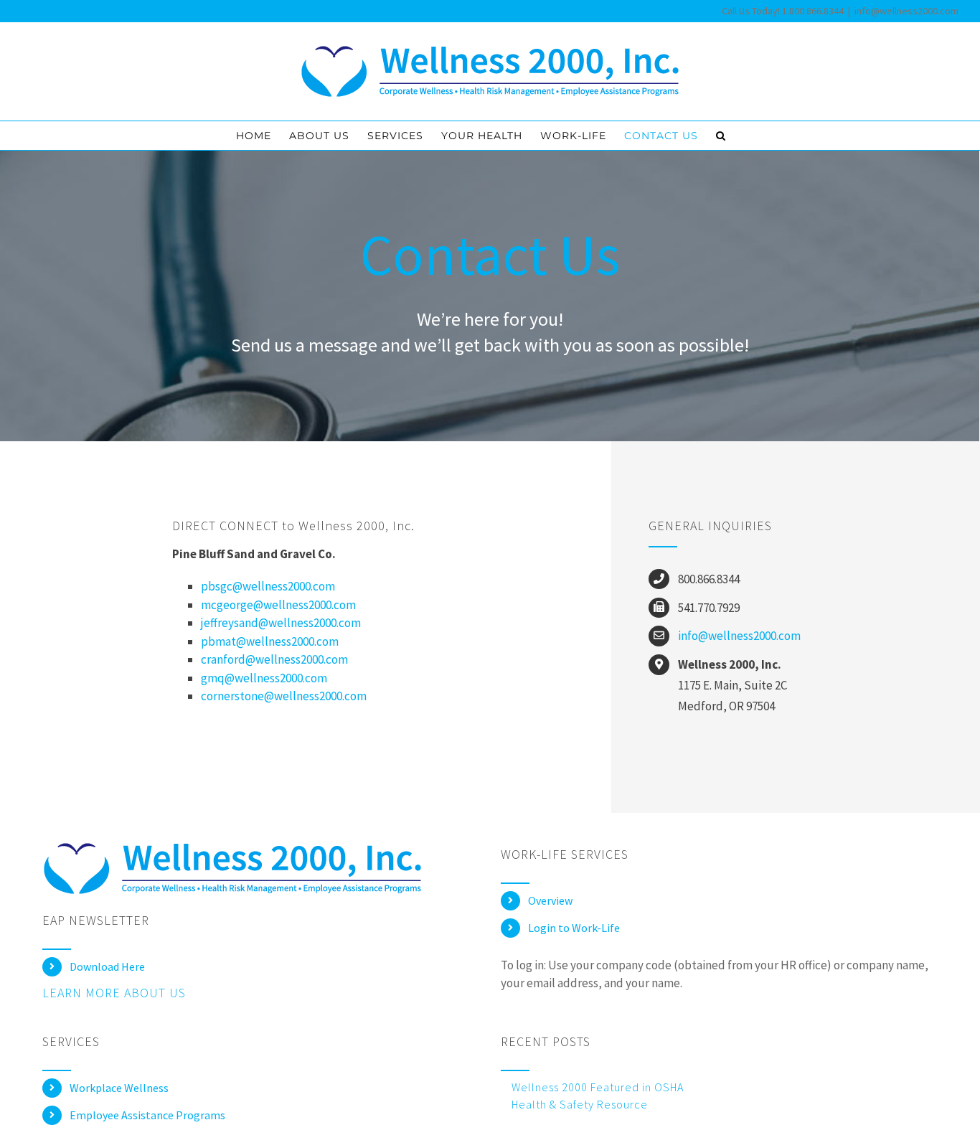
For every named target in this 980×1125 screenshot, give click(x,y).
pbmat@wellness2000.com (270, 641)
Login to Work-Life (574, 928)
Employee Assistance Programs (147, 1115)
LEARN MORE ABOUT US (114, 992)
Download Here (107, 966)
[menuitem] (253, 135)
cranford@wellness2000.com (274, 659)
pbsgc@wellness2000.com (268, 586)
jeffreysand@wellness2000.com (281, 623)
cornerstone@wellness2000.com (284, 696)
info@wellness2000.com (906, 10)
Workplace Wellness (119, 1088)
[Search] (721, 135)
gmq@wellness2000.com (264, 678)
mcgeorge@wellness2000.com (278, 605)
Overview (550, 900)
